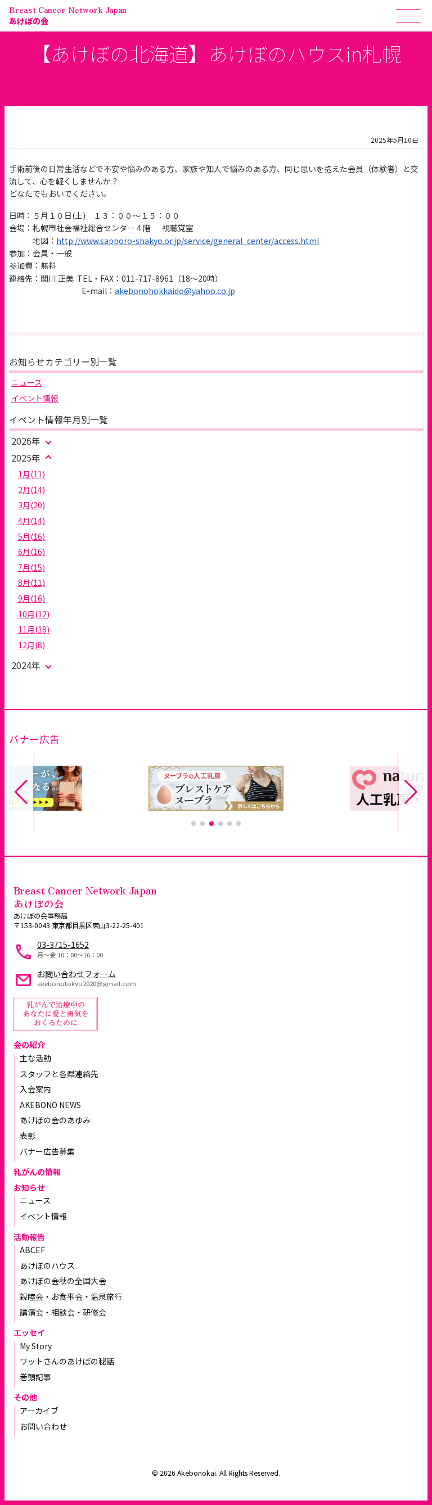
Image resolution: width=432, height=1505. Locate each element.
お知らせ (29, 1187)
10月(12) (34, 614)
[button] (193, 823)
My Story (36, 1346)
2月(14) (31, 489)
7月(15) (31, 567)
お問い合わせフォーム (76, 973)
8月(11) (31, 582)
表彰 (27, 1135)
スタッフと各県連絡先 (59, 1073)
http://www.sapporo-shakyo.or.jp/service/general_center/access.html (187, 240)
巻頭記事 (35, 1376)
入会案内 (35, 1089)
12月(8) (31, 644)
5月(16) (31, 536)
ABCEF (32, 1249)
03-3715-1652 (63, 944)
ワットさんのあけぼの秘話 (67, 1361)
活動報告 (29, 1236)
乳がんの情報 (37, 1171)
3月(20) (31, 504)
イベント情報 (34, 398)
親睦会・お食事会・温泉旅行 (71, 1296)
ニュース (26, 382)
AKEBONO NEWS (50, 1104)
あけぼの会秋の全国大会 (63, 1280)
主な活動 (35, 1058)
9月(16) (31, 598)
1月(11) (31, 474)
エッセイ (29, 1332)
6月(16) (31, 551)
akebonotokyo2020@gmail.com (86, 983)
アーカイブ (39, 1410)
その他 (25, 1397)
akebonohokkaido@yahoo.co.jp (175, 290)
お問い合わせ (43, 1426)
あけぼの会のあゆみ (55, 1120)
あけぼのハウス (47, 1265)
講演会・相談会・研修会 (63, 1312)
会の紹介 (29, 1044)
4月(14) (31, 520)
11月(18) (34, 629)
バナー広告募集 (47, 1151)
